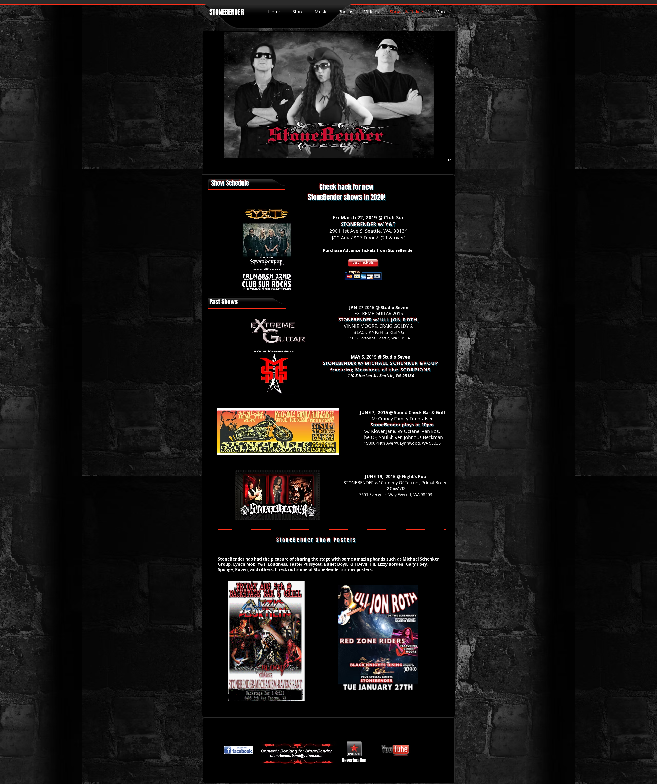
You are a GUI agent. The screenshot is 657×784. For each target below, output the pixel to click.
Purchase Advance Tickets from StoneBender (368, 250)
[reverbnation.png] (354, 748)
